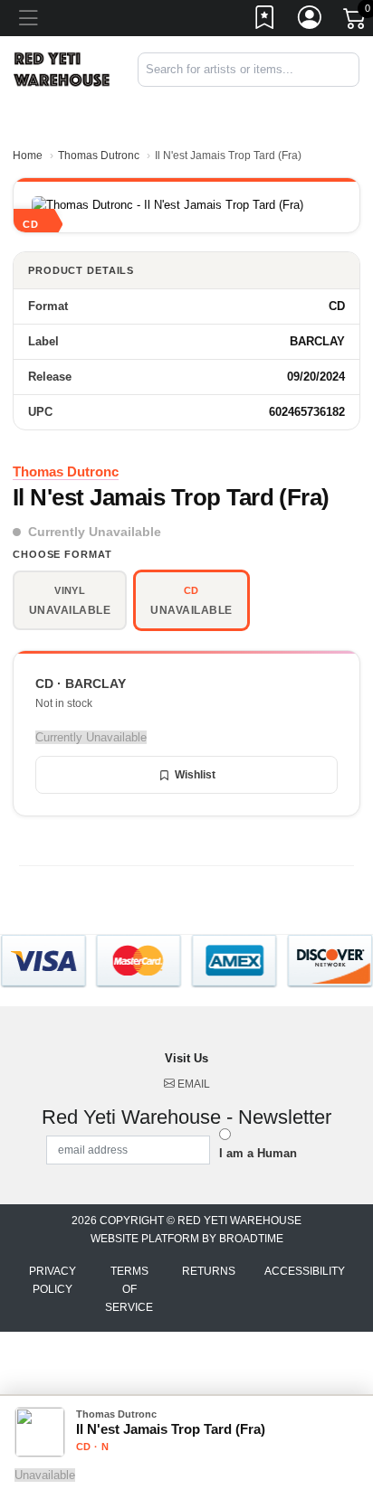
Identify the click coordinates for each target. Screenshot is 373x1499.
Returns (208, 1271)
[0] (356, 22)
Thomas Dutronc (98, 155)
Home (28, 155)
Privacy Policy (52, 1280)
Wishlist (195, 774)
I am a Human (258, 1153)
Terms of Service (129, 1289)
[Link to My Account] (310, 21)
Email (192, 1084)
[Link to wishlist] (265, 21)
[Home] (62, 68)
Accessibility (304, 1271)
